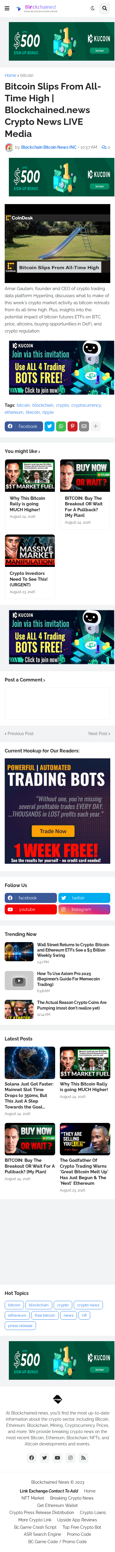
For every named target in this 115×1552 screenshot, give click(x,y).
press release (20, 1325)
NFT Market (33, 1498)
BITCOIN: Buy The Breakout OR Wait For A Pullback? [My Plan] (84, 507)
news (68, 1315)
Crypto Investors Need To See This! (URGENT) (29, 579)
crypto (62, 405)
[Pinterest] (73, 426)
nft (84, 1315)
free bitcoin (45, 1315)
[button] (7, 9)
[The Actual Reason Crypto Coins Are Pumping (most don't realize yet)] (19, 1009)
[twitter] (45, 1458)
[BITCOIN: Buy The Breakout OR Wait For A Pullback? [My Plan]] (85, 475)
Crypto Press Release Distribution (41, 1512)
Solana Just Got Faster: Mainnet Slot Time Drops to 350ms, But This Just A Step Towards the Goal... (29, 1095)
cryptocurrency (86, 405)
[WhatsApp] (61, 426)
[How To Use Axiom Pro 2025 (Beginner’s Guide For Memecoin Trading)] (19, 980)
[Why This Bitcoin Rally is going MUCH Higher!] (30, 475)
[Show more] (96, 426)
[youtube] (57, 1458)
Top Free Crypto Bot (82, 1527)
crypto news (88, 1305)
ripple (48, 412)
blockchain (42, 405)
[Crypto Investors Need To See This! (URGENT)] (30, 551)
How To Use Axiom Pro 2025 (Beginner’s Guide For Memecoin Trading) (68, 979)
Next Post (97, 733)
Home (10, 75)
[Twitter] (50, 426)
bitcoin (26, 75)
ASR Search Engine (42, 1534)
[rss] (83, 1458)
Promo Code (79, 1534)
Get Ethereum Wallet (57, 1505)
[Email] (84, 426)
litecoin (33, 412)
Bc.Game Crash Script (35, 1527)
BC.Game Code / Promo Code (57, 1541)
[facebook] (32, 1458)
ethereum (14, 412)
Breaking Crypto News (71, 1498)
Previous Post (21, 733)
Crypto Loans (93, 1512)
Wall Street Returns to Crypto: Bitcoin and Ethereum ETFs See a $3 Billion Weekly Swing (73, 950)
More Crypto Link (34, 1520)
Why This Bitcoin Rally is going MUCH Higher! (27, 504)
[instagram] (70, 1458)
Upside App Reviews (77, 1520)
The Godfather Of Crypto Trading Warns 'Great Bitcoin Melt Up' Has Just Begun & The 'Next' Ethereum (84, 1172)
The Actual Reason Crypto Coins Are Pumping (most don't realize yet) (71, 1005)
